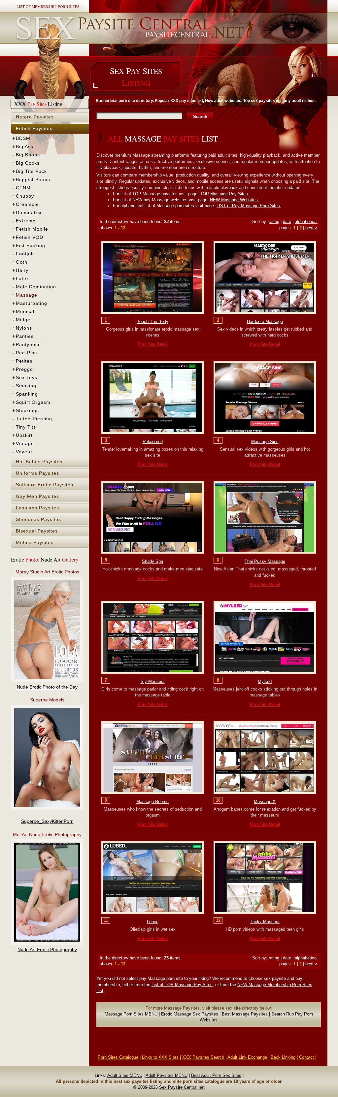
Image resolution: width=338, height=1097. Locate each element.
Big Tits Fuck (31, 171)
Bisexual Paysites (37, 531)
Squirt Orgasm (33, 402)
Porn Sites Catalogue (118, 1057)
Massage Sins (265, 441)
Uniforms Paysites (37, 473)
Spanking (27, 394)
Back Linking (283, 1057)
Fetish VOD (29, 237)
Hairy (22, 270)
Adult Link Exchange (247, 1057)
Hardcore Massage (265, 321)
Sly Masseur (153, 681)
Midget (24, 319)
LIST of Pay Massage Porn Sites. (249, 205)
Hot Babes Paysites (39, 461)
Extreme (26, 220)
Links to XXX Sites (160, 1057)
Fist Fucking (30, 245)
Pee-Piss (26, 352)
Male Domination (36, 286)
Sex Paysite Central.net (182, 1087)
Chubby (25, 196)
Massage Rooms (152, 801)
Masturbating (31, 303)
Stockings (27, 410)
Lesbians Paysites (37, 507)
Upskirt (24, 435)
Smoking (26, 385)
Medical (25, 311)
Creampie (27, 204)
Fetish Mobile (32, 229)
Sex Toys (26, 377)
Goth (21, 262)
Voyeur (24, 451)
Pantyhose (28, 344)
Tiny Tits (26, 427)
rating (274, 221)
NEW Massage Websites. (234, 199)
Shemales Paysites (38, 519)
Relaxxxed (153, 441)
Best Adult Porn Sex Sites (216, 1075)
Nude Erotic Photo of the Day (47, 687)
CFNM (23, 187)
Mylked (265, 681)
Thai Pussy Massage (265, 561)
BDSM (23, 138)
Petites (24, 361)
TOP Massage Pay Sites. (224, 193)
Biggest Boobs (33, 179)
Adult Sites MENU (124, 1075)
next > (311, 227)
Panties (25, 336)
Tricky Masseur (265, 921)
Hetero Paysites (35, 116)
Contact (306, 1057)
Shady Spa (152, 561)
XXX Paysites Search (203, 1057)
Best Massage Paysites (245, 1014)
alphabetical (306, 221)
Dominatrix (29, 212)
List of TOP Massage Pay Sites (182, 984)
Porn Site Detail (153, 344)
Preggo (24, 369)
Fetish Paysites (34, 128)
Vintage (25, 443)
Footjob (25, 253)
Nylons (24, 328)
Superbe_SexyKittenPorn (47, 821)
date (287, 221)
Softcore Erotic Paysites (44, 484)
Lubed (152, 921)
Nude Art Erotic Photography (47, 949)
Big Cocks (28, 163)
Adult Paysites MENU (166, 1075)
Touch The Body (152, 321)
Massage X (265, 801)
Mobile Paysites (34, 542)
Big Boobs (28, 154)
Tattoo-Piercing (34, 418)
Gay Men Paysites (37, 496)
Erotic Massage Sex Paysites (189, 1014)
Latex (22, 278)
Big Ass (24, 146)
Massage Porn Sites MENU (131, 1014)
